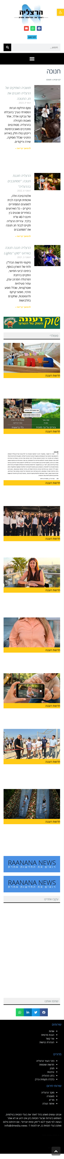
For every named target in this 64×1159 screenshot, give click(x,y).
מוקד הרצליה (47, 1092)
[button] (60, 12)
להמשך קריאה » (23, 148)
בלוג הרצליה (48, 1075)
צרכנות (50, 1072)
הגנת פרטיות (47, 1034)
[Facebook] (39, 28)
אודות (51, 1031)
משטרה (50, 1096)
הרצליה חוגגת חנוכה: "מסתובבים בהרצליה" (19, 181)
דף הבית (56, 79)
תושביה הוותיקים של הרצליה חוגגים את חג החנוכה (18, 93)
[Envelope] (26, 28)
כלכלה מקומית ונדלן (44, 1079)
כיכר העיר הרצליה (45, 1061)
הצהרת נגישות (46, 1042)
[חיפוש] (7, 47)
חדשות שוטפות (46, 1064)
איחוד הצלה (48, 1103)
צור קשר (50, 1038)
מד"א (51, 1100)
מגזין (52, 1068)
